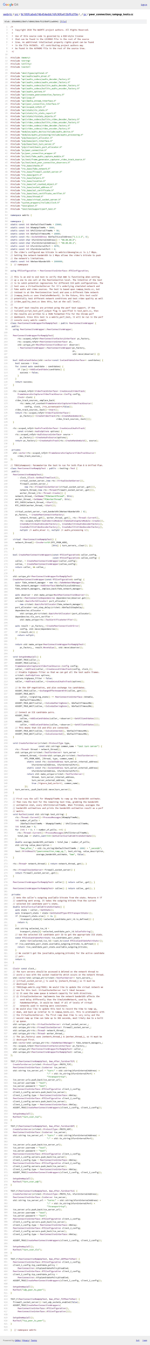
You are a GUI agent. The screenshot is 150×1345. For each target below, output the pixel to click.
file (63, 21)
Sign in (144, 4)
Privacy (25, 1340)
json (144, 1340)
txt (137, 1340)
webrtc (7, 14)
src (16, 14)
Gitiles (18, 1340)
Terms (34, 1340)
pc (85, 14)
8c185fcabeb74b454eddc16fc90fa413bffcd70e (49, 14)
